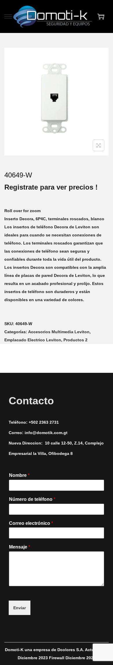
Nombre (19, 475)
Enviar (19, 607)
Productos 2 (75, 340)
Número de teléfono (32, 499)
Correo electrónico (31, 523)
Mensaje (19, 546)
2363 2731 (49, 422)
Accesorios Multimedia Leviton (59, 331)
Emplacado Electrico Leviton (32, 340)
